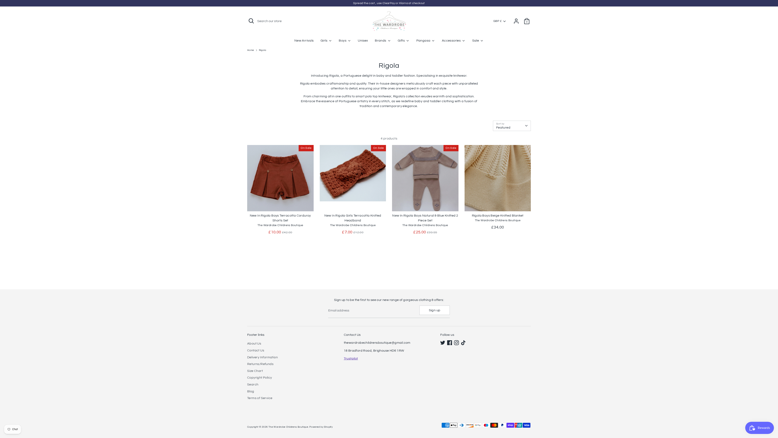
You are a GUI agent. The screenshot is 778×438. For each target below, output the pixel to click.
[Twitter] (714, 415)
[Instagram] (727, 415)
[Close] (766, 351)
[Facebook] (720, 415)
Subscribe (725, 402)
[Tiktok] (734, 415)
